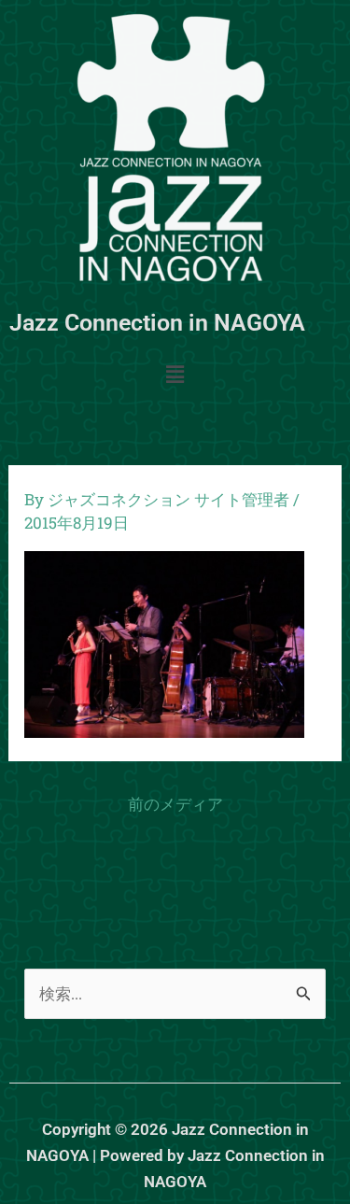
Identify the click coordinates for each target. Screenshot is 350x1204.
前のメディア (175, 803)
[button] (174, 375)
